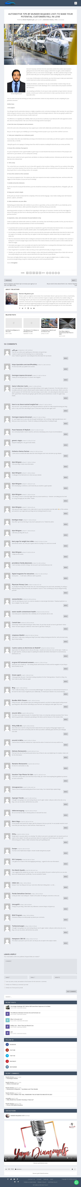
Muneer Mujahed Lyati (28, 19)
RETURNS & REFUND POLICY (40, 1185)
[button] (76, 1182)
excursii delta (16, 713)
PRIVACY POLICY (42, 1182)
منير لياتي (14, 350)
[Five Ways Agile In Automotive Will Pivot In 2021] (67, 323)
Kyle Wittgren (17, 462)
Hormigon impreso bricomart (22, 375)
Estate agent (16, 675)
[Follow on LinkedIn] (15, 1181)
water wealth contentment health (24, 612)
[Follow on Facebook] (8, 1179)
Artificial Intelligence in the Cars (13, 330)
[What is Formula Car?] (8, 1020)
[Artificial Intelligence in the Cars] (14, 323)
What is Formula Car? (16, 1019)
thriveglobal (14, 263)
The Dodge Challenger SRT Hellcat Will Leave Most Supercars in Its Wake (30, 1006)
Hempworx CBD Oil (18, 939)
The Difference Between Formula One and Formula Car (25, 1013)
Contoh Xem (16, 622)
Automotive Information (22, 1020)
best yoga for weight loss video (23, 541)
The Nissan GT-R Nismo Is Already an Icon (31, 330)
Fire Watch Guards (18, 870)
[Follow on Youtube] (14, 1179)
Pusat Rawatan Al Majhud (21, 430)
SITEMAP (39, 1179)
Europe (14, 849)
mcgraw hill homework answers (23, 662)
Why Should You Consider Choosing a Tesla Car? (20, 1100)
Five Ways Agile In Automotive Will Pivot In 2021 (66, 332)
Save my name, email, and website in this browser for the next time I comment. (26, 981)
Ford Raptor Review (12, 1078)
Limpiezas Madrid (18, 635)
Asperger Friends (18, 798)
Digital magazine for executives (23, 574)
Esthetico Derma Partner (20, 451)
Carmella (8, 1098)
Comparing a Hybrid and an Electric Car (48, 330)
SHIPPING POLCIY (52, 1182)
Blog (13, 688)
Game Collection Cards (20, 386)
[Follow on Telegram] (18, 1181)
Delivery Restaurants (19, 751)
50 (55, 19)
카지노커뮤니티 (17, 726)
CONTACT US (31, 1179)
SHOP (51, 1179)
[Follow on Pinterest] (17, 1179)
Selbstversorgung (18, 811)
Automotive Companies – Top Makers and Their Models (22, 1089)
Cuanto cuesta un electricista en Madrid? (26, 648)
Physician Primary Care (20, 584)
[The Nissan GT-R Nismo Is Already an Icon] (31, 323)
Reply (65, 358)
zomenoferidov (17, 599)
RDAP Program (17, 915)
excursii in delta (17, 740)
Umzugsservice (17, 787)
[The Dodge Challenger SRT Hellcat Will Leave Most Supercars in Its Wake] (8, 1007)
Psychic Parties (10, 1077)
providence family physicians (22, 563)
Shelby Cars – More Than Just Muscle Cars (22, 1025)
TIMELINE (45, 1179)
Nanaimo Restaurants (19, 764)
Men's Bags (16, 821)
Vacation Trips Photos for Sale (22, 774)
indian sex (15, 883)
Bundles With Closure (19, 700)
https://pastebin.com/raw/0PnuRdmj (24, 364)
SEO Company (17, 859)
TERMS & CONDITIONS (30, 1182)
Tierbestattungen (18, 926)
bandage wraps (17, 520)
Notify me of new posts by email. (14, 987)
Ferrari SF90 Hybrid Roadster (15, 1105)
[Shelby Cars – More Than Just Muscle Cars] (8, 1027)
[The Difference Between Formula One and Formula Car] (8, 1014)
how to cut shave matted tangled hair (25, 404)
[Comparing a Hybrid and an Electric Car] (49, 323)
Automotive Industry (48, 19)
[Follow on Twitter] (11, 1179)
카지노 (14, 834)
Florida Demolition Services (21, 894)
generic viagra (17, 440)
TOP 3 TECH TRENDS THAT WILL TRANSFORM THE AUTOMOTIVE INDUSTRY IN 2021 (29, 1094)
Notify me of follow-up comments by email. (17, 984)
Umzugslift (16, 904)
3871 (11, 1032)
